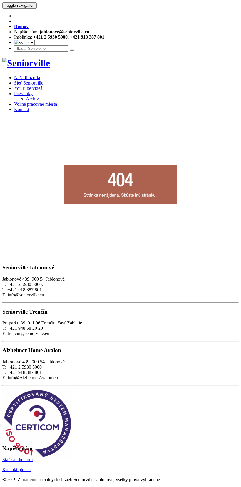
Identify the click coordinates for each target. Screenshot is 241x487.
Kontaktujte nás (16, 469)
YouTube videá (28, 88)
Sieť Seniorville (28, 82)
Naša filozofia (27, 77)
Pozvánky (23, 93)
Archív (32, 98)
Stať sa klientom (17, 459)
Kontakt (21, 109)
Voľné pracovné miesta (35, 104)
